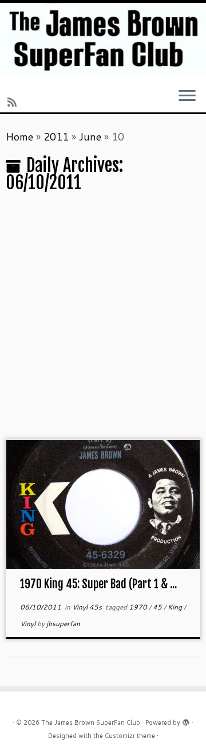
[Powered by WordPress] (186, 720)
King (176, 607)
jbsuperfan (63, 623)
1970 (139, 607)
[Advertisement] (103, 330)
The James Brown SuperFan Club (90, 722)
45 (158, 607)
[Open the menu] (187, 97)
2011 (56, 136)
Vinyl (28, 623)
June (90, 136)
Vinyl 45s (88, 607)
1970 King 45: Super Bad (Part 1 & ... (98, 584)
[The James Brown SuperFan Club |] (103, 38)
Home (19, 136)
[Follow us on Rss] (13, 102)
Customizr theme (130, 735)
